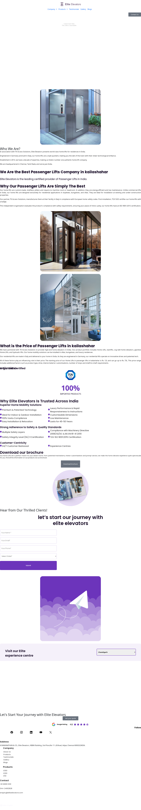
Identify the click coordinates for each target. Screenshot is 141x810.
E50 (4, 776)
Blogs (90, 9)
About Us (7, 752)
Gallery (83, 9)
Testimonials (74, 9)
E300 (5, 770)
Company (51, 9)
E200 (5, 773)
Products (62, 9)
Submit (28, 565)
